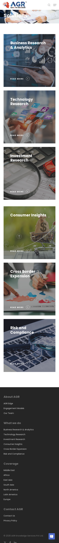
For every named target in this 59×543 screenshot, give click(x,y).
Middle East (9, 470)
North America (11, 489)
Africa (6, 475)
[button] (54, 5)
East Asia (8, 480)
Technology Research (14, 434)
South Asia (9, 484)
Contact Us (9, 515)
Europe (7, 499)
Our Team (9, 413)
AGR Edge (8, 403)
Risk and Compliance (14, 453)
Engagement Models (14, 408)
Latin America (10, 494)
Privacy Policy (10, 520)
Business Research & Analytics (19, 429)
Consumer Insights (13, 444)
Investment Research (14, 439)
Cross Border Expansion (15, 449)
